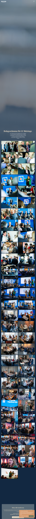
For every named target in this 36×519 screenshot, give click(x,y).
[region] (27, 514)
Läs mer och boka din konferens (18, 517)
